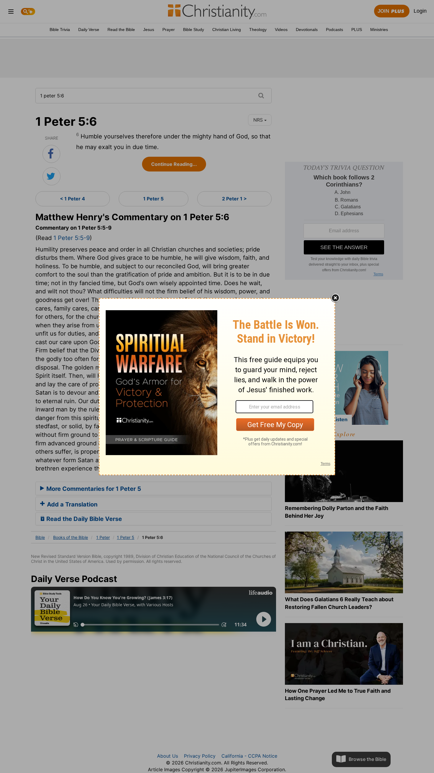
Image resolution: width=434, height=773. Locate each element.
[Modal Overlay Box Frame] (217, 386)
